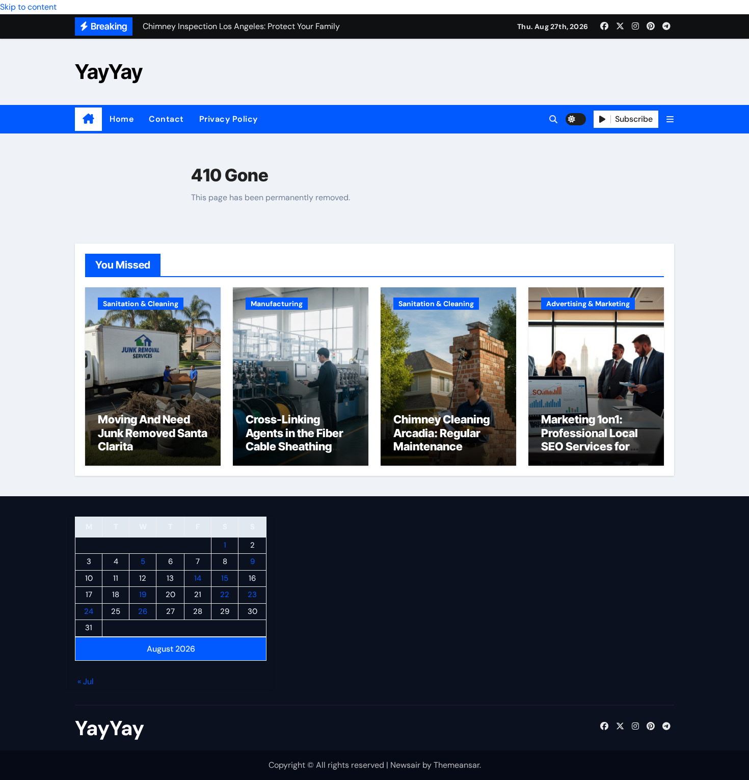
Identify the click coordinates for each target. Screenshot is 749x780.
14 (197, 578)
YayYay (109, 71)
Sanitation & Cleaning (140, 303)
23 (252, 595)
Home (121, 119)
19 (142, 595)
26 (142, 611)
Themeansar (456, 765)
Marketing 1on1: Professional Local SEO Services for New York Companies (589, 446)
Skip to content (28, 7)
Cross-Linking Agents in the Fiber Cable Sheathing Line (294, 439)
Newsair (405, 765)
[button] (670, 119)
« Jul (85, 682)
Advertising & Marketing (588, 303)
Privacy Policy (228, 119)
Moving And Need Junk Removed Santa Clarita (152, 433)
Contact (166, 119)
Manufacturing (277, 303)
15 (224, 578)
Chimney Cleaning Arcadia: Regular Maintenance (441, 433)
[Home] (88, 119)
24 (88, 611)
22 (224, 595)
